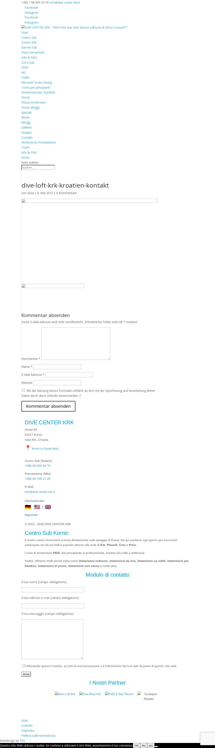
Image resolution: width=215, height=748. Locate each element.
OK (137, 745)
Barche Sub (29, 47)
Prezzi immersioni (33, 102)
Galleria (26, 127)
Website (26, 383)
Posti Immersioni (33, 52)
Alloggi (25, 122)
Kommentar (30, 359)
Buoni (25, 117)
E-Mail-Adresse (32, 375)
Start (24, 32)
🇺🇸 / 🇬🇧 (42, 507)
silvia (30, 193)
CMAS (25, 77)
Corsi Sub (27, 62)
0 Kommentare (66, 193)
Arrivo (25, 157)
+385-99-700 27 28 (37, 478)
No (144, 745)
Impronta (31, 515)
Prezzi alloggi (30, 107)
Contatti (26, 137)
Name (26, 367)
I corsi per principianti (35, 87)
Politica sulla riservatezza (38, 735)
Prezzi (25, 97)
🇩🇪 (28, 507)
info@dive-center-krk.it (40, 491)
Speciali (26, 112)
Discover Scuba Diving (36, 82)
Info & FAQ (29, 57)
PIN (22, 741)
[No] (156, 746)
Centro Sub (29, 37)
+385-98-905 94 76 (37, 465)
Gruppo (26, 132)
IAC (23, 72)
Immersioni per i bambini (38, 92)
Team (25, 147)
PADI (24, 67)
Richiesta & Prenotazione (38, 142)
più (151, 745)
